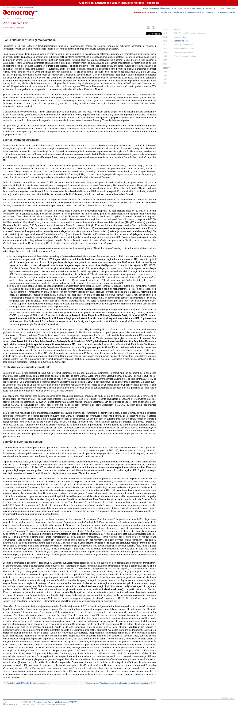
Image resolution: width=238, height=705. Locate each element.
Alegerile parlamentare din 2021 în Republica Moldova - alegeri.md (119, 2)
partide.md (221, 12)
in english (29, 7)
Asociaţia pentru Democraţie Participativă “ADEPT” (55, 702)
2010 (185, 8)
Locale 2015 (210, 12)
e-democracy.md (15, 12)
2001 (222, 8)
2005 (216, 8)
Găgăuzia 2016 (180, 12)
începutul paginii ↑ (227, 698)
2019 (174, 8)
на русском (18, 7)
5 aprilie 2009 (206, 8)
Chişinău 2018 (166, 12)
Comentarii (29, 18)
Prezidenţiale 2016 (196, 12)
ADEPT (155, 12)
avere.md (231, 12)
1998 (227, 8)
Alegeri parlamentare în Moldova (156, 8)
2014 (180, 8)
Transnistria (179, 41)
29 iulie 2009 (194, 8)
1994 (233, 8)
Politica (18, 18)
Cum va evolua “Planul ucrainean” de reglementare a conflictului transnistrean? (119, 683)
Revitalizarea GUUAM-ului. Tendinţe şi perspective (28, 683)
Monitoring (7, 18)
